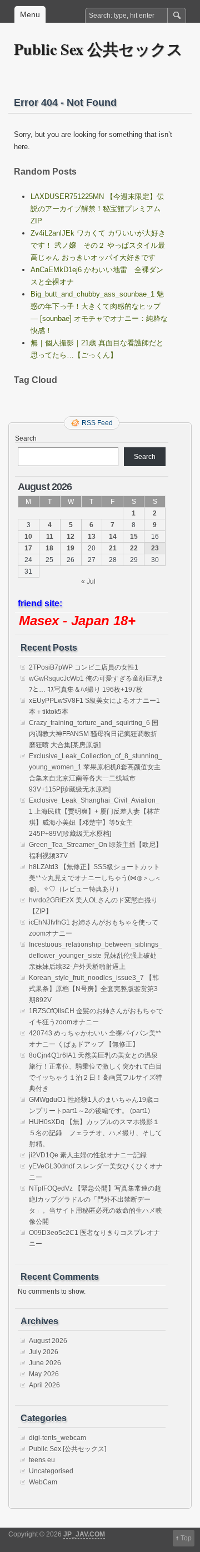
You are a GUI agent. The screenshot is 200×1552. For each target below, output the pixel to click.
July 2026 (43, 1352)
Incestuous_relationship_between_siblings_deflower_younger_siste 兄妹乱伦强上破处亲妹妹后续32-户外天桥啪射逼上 (95, 956)
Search (26, 438)
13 (92, 536)
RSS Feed (97, 423)
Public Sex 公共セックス (98, 49)
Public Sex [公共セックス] (67, 1449)
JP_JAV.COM (84, 1534)
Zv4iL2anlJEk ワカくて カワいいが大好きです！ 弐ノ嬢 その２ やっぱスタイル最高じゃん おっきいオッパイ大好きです (98, 245)
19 (70, 548)
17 (28, 548)
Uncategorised (51, 1471)
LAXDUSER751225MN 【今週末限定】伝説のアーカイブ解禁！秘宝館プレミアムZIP (97, 208)
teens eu (42, 1460)
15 (134, 536)
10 (28, 536)
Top (186, 1538)
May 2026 (44, 1374)
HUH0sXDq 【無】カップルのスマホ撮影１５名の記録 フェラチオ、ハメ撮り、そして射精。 (95, 1133)
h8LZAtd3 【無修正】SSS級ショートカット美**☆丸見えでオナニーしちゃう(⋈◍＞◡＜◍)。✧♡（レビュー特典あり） (95, 878)
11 (49, 536)
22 (134, 548)
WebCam (43, 1482)
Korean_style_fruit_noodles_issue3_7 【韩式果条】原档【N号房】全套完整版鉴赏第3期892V (94, 989)
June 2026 (45, 1363)
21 (113, 548)
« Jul (88, 581)
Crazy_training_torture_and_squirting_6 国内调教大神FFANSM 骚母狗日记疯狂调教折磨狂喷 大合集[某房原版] (93, 734)
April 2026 (44, 1385)
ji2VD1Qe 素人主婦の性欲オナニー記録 (88, 1155)
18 (49, 548)
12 (70, 536)
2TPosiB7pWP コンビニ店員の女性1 (83, 667)
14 (113, 536)
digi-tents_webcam (57, 1438)
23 (155, 548)
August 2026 (48, 1341)
